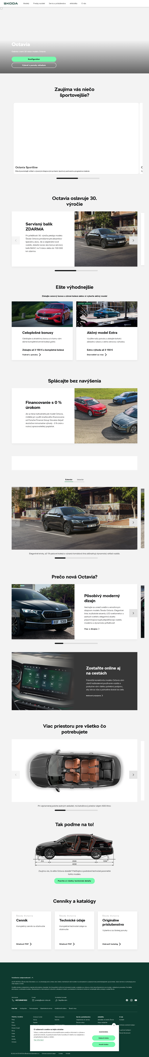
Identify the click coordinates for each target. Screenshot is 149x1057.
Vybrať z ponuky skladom (34, 65)
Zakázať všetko (104, 1038)
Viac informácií (39, 1040)
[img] (11, 3)
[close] (114, 1025)
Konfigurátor (34, 59)
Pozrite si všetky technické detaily (74, 881)
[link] (42, 332)
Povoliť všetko (103, 1044)
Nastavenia (103, 1032)
